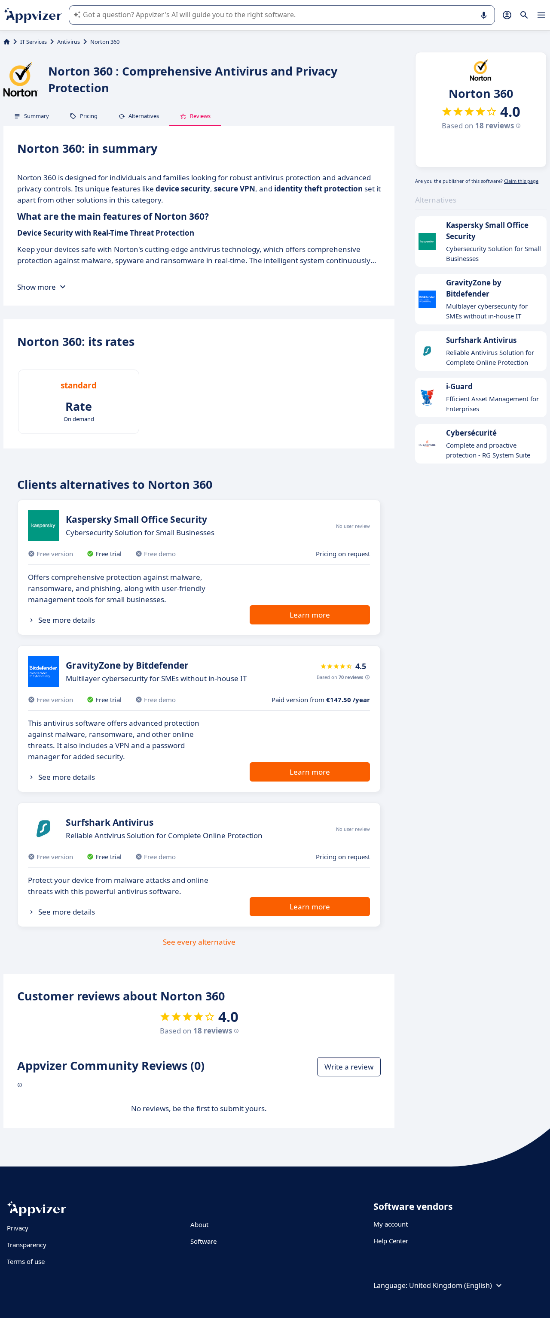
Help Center (390, 1240)
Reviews (200, 116)
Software (203, 1241)
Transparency (26, 1244)
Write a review (348, 1067)
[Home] (6, 42)
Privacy (17, 1228)
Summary (36, 116)
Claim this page (521, 181)
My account (390, 1224)
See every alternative (199, 941)
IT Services (33, 41)
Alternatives (143, 116)
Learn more (310, 615)
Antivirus (68, 41)
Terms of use (26, 1261)
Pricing (89, 116)
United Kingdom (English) (450, 1285)
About (199, 1224)
